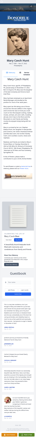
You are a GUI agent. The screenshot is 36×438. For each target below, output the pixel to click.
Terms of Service (23, 430)
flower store (24, 168)
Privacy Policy (13, 430)
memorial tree (25, 166)
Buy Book (18, 240)
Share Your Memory (11, 264)
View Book (9, 240)
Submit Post (18, 294)
